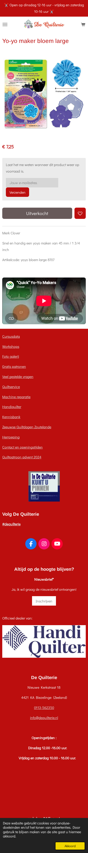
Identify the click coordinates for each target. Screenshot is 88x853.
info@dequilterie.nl (44, 717)
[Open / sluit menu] (5, 24)
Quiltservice (11, 386)
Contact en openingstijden (22, 447)
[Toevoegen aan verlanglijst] (80, 213)
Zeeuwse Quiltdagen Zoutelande (26, 426)
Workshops (10, 346)
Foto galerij (10, 356)
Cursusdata (11, 336)
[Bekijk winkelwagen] (83, 24)
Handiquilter (11, 406)
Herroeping (11, 437)
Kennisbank (11, 416)
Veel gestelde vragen (17, 376)
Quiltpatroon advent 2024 (21, 457)
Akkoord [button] (70, 846)
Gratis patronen (14, 366)
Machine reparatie (16, 396)
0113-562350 (44, 707)
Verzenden (17, 192)
